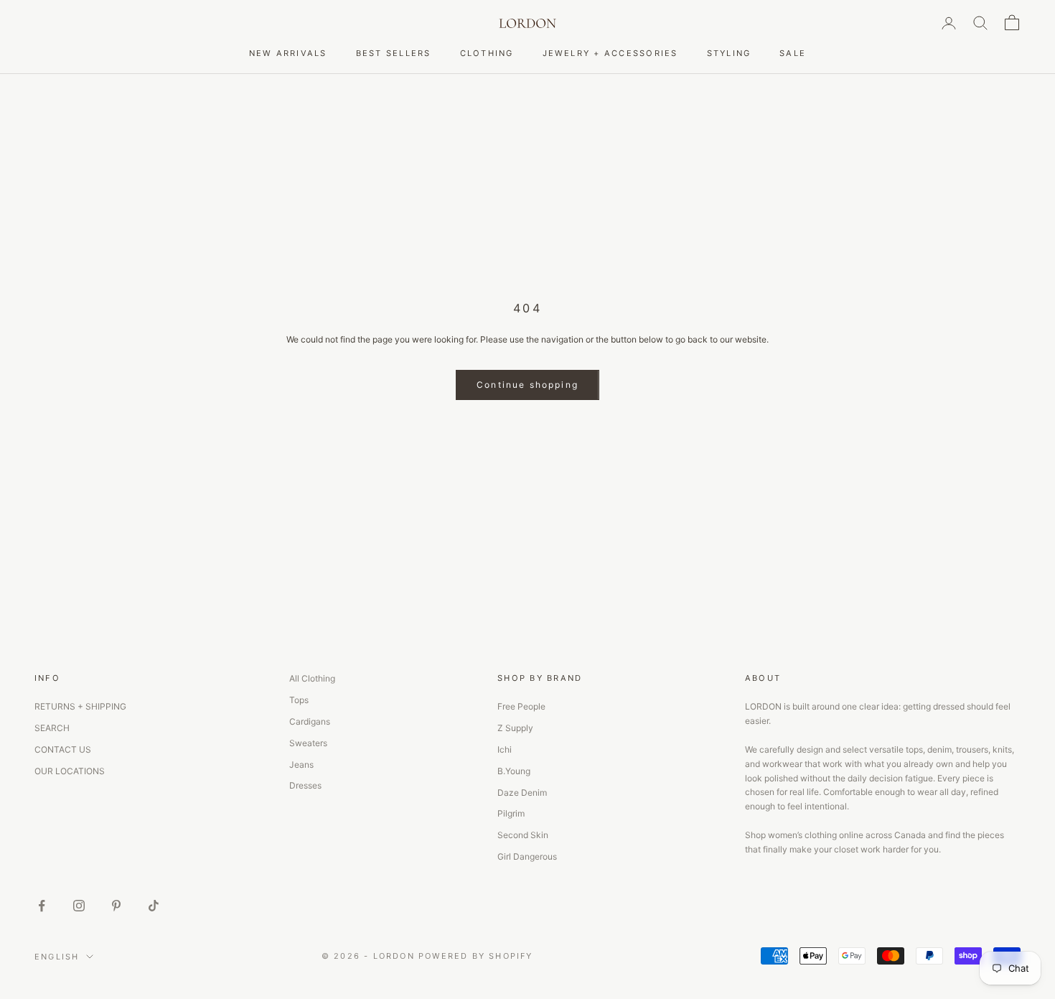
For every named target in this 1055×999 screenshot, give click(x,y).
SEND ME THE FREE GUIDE (651, 579)
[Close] (757, 381)
